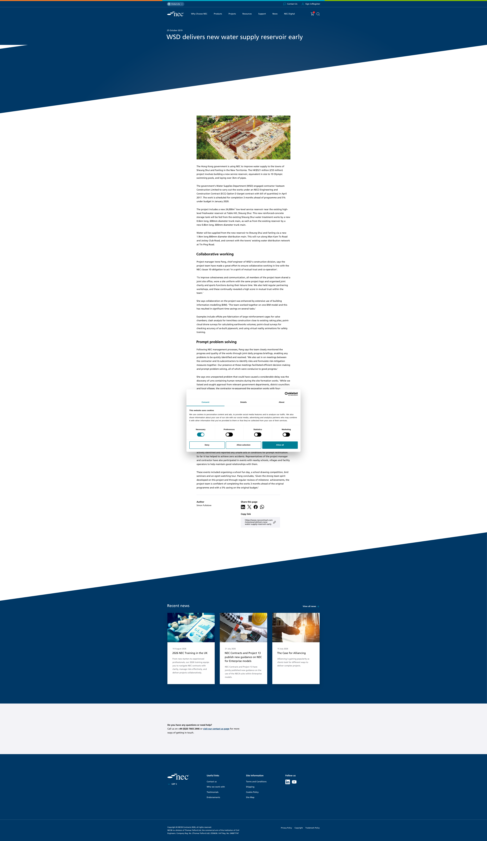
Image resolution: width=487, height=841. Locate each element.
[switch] (229, 434)
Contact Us (292, 4)
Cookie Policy (252, 792)
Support (262, 14)
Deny (207, 445)
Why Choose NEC (199, 14)
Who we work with (216, 787)
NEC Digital (289, 14)
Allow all (280, 445)
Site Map (250, 797)
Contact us (212, 782)
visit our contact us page (216, 728)
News (274, 14)
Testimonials (212, 792)
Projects (232, 14)
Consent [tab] (205, 402)
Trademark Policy (312, 828)
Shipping (250, 787)
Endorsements (213, 797)
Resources (247, 14)
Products (218, 14)
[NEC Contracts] (175, 14)
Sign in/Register (312, 4)
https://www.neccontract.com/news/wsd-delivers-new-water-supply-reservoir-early (259, 522)
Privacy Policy (286, 828)
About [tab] (281, 402)
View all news (309, 606)
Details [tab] (243, 402)
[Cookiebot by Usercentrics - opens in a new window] (287, 394)
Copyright (298, 828)
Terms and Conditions (256, 782)
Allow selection (243, 445)
